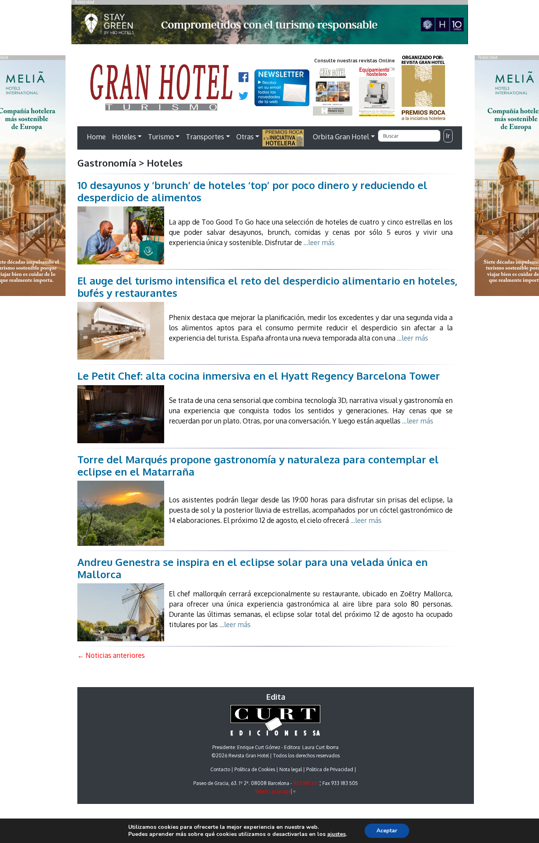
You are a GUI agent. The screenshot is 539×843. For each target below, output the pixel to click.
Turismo (161, 136)
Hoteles (124, 136)
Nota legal (290, 769)
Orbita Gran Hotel (341, 136)
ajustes (336, 834)
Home (96, 136)
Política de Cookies (254, 769)
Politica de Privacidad (329, 769)
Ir (448, 136)
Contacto (220, 769)
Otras (245, 136)
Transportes (205, 136)
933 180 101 (305, 783)
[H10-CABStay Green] (269, 26)
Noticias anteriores (111, 655)
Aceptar (386, 830)
